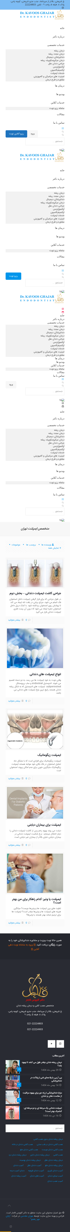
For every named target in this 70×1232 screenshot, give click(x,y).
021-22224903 (35, 1029)
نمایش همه (53, 548)
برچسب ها (30, 545)
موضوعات (16, 545)
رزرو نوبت (13, 276)
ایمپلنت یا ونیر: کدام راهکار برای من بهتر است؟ (36, 901)
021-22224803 (35, 1024)
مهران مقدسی (27, 1216)
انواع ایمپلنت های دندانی (45, 674)
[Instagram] (11, 1227)
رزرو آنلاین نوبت (16, 134)
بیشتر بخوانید (14, 620)
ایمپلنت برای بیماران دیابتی (44, 825)
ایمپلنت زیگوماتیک (49, 755)
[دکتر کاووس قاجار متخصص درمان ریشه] (42, 19)
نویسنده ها (46, 545)
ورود (32, 134)
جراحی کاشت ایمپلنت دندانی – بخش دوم (35, 593)
